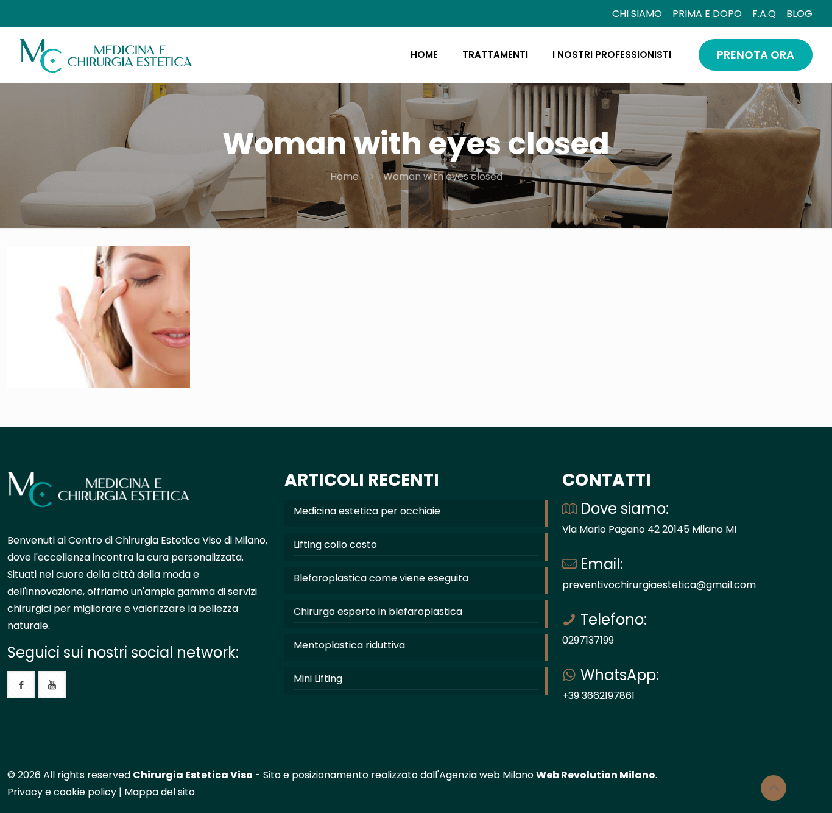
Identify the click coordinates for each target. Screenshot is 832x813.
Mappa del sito (159, 792)
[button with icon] (21, 684)
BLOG (799, 14)
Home (344, 176)
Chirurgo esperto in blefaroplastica (378, 612)
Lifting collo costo (335, 545)
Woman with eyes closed (442, 176)
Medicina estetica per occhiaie (367, 511)
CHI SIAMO (637, 14)
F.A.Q (764, 14)
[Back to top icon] (773, 788)
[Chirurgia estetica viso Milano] (105, 54)
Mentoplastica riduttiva (349, 645)
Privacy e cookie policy (61, 792)
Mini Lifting (318, 679)
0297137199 (588, 640)
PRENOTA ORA (755, 54)
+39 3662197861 (598, 696)
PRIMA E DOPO (707, 14)
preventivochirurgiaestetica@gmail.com (659, 585)
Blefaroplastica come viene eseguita (381, 578)
